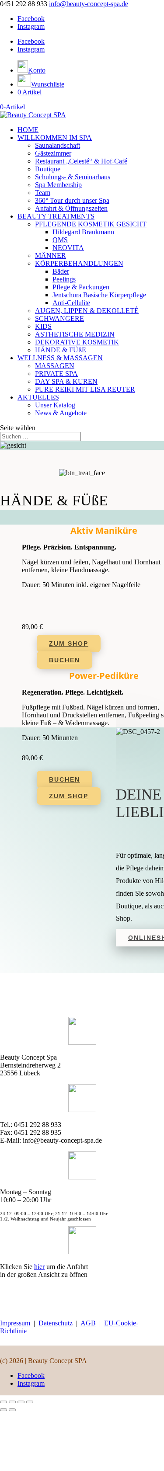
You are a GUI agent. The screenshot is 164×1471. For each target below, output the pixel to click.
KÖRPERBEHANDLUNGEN (79, 263)
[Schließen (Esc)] (29, 1402)
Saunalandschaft (57, 145)
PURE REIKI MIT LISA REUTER (85, 389)
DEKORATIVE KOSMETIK (77, 342)
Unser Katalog (55, 405)
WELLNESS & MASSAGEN (60, 358)
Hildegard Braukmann (83, 232)
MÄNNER (50, 255)
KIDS (43, 326)
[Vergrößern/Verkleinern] (3, 1402)
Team (42, 192)
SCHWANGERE (59, 318)
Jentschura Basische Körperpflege (99, 295)
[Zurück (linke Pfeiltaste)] (3, 1409)
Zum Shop (68, 643)
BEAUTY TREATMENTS (55, 216)
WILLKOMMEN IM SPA (54, 137)
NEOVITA (68, 247)
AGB (88, 1323)
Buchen (64, 660)
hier (39, 1266)
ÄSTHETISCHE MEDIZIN (75, 334)
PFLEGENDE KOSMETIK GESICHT (91, 224)
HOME (27, 129)
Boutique (47, 169)
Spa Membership (58, 184)
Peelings (64, 279)
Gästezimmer (53, 153)
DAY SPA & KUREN (66, 381)
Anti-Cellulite (71, 302)
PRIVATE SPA (56, 373)
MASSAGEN (54, 365)
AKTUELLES (38, 397)
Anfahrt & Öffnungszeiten (71, 208)
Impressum (15, 1323)
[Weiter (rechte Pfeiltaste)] (12, 1409)
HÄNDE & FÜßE (60, 350)
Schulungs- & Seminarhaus (72, 177)
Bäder (60, 271)
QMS (60, 239)
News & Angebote (61, 413)
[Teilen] (20, 1402)
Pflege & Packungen (80, 287)
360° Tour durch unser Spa (72, 200)
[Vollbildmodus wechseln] (12, 1402)
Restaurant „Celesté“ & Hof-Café (81, 161)
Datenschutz (55, 1323)
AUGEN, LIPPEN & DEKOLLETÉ (87, 310)
